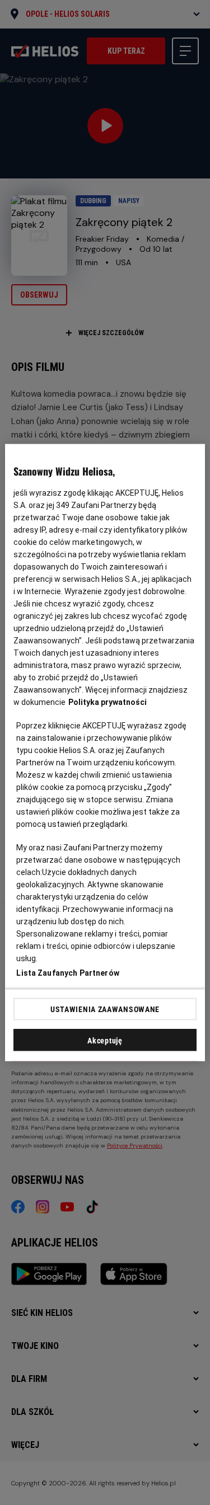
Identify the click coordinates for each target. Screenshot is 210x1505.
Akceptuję (104, 1040)
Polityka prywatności (107, 702)
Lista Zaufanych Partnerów (67, 972)
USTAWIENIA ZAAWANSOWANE (105, 1008)
